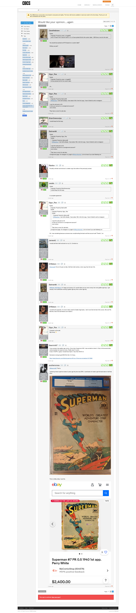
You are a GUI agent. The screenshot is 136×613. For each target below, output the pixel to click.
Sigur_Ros (53, 74)
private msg (61, 30)
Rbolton (52, 165)
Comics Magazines (26, 103)
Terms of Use (104, 608)
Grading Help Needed (27, 64)
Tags (25, 36)
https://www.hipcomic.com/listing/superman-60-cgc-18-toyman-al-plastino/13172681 (71, 358)
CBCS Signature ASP (27, 59)
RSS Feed (31, 608)
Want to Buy (25, 96)
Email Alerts (106, 21)
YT (111, 21)
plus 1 (101, 30)
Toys (24, 101)
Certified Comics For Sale (28, 71)
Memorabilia (25, 80)
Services (87, 5)
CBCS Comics (33, 611)
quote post (65, 30)
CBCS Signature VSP (27, 75)
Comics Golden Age (26, 68)
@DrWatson (58, 287)
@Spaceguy (54, 100)
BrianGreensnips (55, 118)
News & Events (97, 5)
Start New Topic (27, 23)
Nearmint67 (53, 345)
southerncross (54, 365)
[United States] (41, 40)
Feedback (21, 608)
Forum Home (27, 26)
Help (26, 608)
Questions (25, 38)
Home (79, 5)
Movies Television (26, 77)
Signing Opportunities (27, 93)
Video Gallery (27, 33)
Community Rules (113, 608)
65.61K (44, 280)
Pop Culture (25, 47)
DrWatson (52, 264)
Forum (107, 5)
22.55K (44, 148)
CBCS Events (25, 84)
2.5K (45, 190)
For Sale (24, 50)
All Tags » (24, 115)
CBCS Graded (25, 45)
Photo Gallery (27, 31)
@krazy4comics (77, 154)
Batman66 (53, 131)
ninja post (116, 611)
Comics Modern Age (27, 41)
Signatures (25, 55)
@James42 (52, 267)
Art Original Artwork (26, 91)
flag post (112, 69)
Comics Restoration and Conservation (27, 106)
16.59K (44, 126)
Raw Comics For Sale (27, 87)
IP (110, 69)
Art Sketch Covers (26, 98)
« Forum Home (42, 25)
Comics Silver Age (26, 52)
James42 (52, 240)
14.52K (44, 357)
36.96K (44, 381)
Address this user (67, 30)
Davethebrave (54, 30)
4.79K (44, 87)
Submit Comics (107, 1)
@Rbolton (52, 287)
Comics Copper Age (26, 62)
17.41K (44, 41)
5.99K (44, 259)
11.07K (44, 178)
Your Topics (26, 29)
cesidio (51, 183)
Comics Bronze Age (26, 57)
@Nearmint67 (53, 368)
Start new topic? (56, 597)
